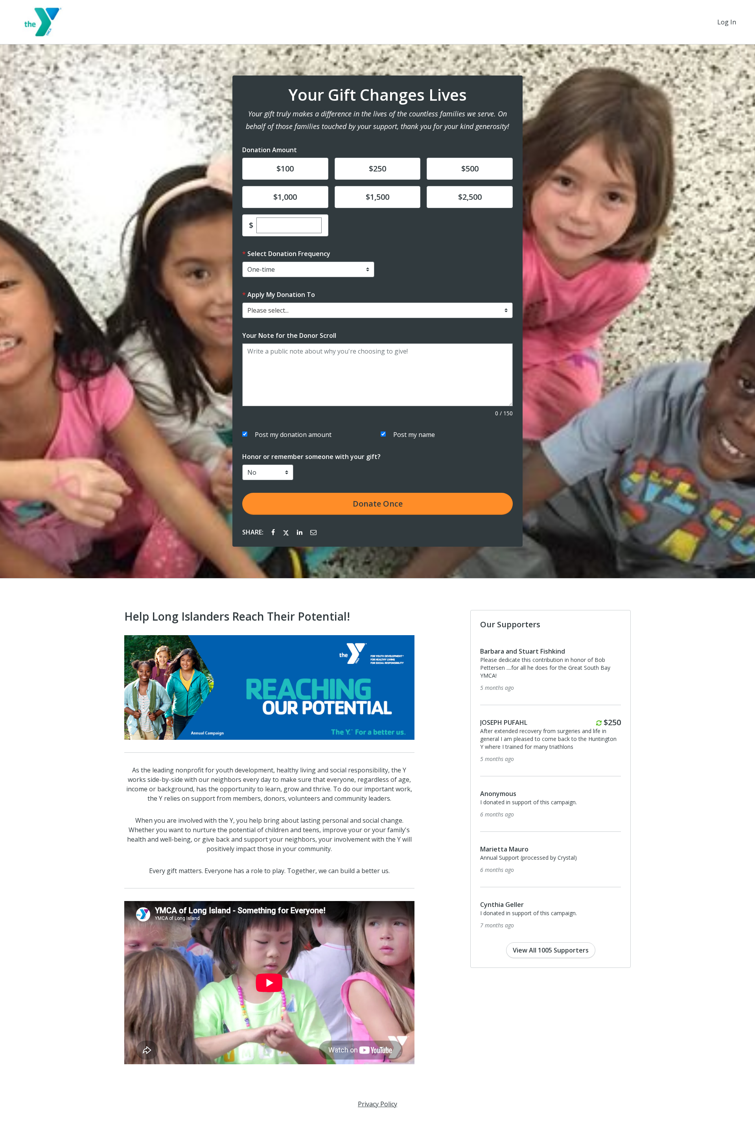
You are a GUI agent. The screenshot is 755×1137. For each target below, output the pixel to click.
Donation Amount (269, 150)
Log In (726, 22)
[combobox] (377, 310)
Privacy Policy (377, 1104)
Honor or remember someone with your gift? (311, 456)
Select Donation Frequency (288, 253)
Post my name (414, 434)
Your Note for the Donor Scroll (289, 335)
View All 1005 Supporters (551, 950)
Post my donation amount (293, 434)
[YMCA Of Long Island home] (44, 22)
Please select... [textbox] (268, 310)
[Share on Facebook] (273, 532)
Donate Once (378, 503)
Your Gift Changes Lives (377, 94)
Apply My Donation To (281, 294)
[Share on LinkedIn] (300, 532)
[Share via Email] (313, 532)
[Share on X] (287, 532)
